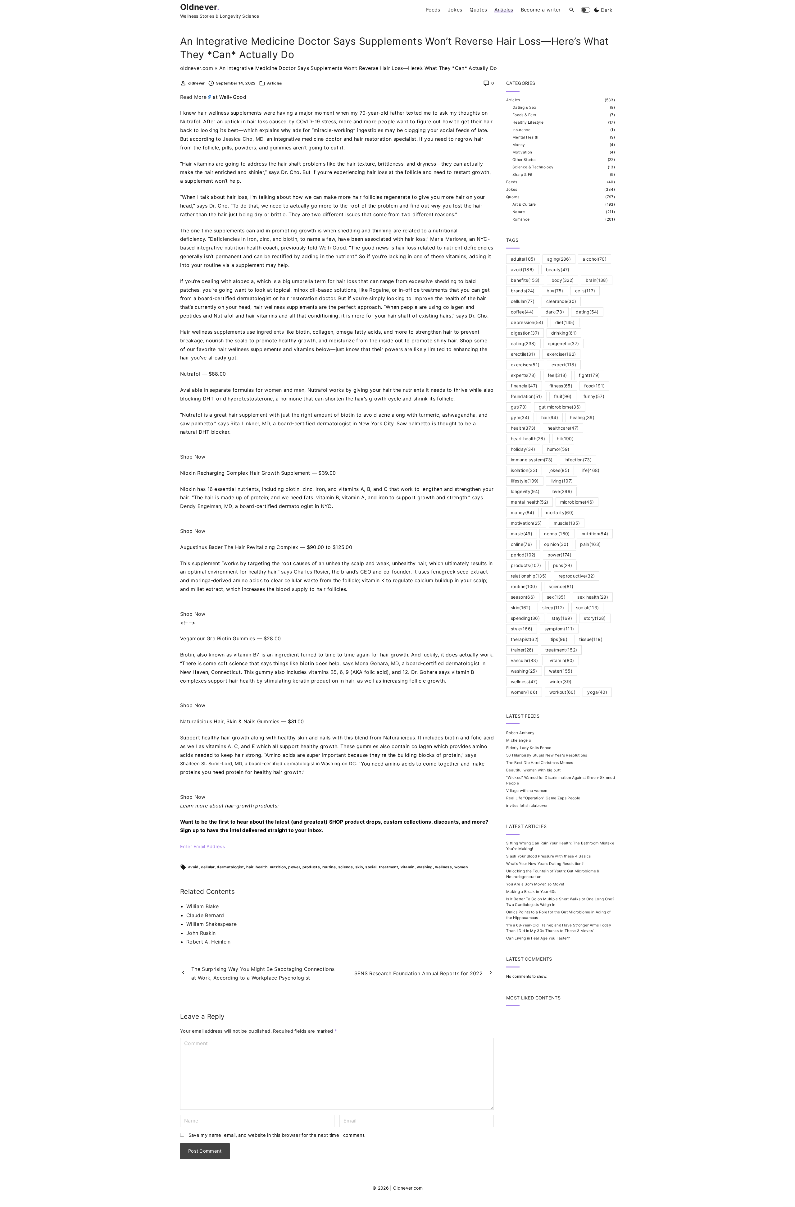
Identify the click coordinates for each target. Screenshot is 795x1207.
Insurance (521, 129)
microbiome (577, 502)
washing (425, 867)
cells (585, 290)
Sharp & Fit (522, 174)
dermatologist (230, 867)
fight (589, 375)
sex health (592, 597)
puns (562, 565)
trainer (522, 649)
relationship (529, 575)
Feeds (511, 182)
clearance (561, 301)
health (261, 867)
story (595, 618)
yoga (597, 692)
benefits (525, 280)
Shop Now (193, 457)
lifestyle (525, 480)
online (521, 544)
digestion (525, 333)
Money (518, 144)
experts (523, 375)
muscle (567, 523)
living (562, 480)
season (523, 597)
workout (562, 692)
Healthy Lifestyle (527, 122)
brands (522, 290)
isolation (524, 470)
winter (560, 681)
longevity (525, 491)
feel (557, 375)
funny (594, 396)
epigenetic (563, 343)
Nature (518, 211)
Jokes (511, 189)
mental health (529, 502)
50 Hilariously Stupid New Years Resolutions (546, 755)
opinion (556, 544)
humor (558, 449)
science (345, 867)
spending (525, 618)
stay (562, 618)
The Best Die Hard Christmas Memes (539, 762)
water (560, 671)
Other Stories (524, 159)
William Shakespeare (211, 924)
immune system (531, 459)
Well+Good (332, 248)
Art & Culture (524, 204)
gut (519, 406)
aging (559, 259)
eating (523, 343)
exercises (525, 364)
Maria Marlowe (448, 239)
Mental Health (525, 137)
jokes (559, 470)
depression (527, 322)
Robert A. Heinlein (208, 942)
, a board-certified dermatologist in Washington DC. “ (270, 763)
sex (556, 597)
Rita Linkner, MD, (250, 423)
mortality (560, 512)
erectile (523, 354)
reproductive (577, 575)
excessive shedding (433, 281)
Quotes (512, 196)
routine (329, 867)
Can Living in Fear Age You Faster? (538, 938)
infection (578, 459)
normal (557, 533)
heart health (528, 438)
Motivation (522, 152)
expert (564, 364)
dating (587, 311)
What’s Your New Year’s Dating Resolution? (545, 863)
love (562, 491)
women (273, 390)
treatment (388, 867)
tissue (590, 639)
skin (359, 867)
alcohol (594, 259)
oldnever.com (196, 68)
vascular (524, 660)
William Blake (202, 906)
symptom (559, 628)
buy (555, 290)
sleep (553, 607)
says (223, 423)
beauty (558, 269)
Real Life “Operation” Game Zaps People (543, 798)
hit (565, 438)
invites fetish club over (527, 805)
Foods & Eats (524, 114)
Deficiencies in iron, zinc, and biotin (253, 239)
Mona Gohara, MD (377, 663)
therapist (524, 639)
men (299, 390)
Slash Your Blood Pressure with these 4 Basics (548, 856)
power (294, 867)
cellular (208, 867)
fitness (561, 385)
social (370, 867)
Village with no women (526, 790)
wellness (443, 867)
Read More (193, 97)
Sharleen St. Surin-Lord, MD (211, 763)
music (521, 533)
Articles (274, 83)
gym (520, 417)
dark (555, 311)
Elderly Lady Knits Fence (529, 747)
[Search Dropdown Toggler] (572, 10)
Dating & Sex (524, 107)
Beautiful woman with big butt (533, 770)
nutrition (278, 867)
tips (559, 639)
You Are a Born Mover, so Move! (535, 884)
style (521, 628)
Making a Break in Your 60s (531, 891)
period (523, 554)
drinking (564, 333)
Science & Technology (532, 167)
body (563, 280)
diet (565, 322)
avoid (193, 867)
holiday (523, 449)
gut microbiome (560, 406)
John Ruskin (201, 933)
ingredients (270, 332)
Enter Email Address (202, 846)
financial (524, 385)
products (311, 867)
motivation (526, 523)
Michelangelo (518, 740)
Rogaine (379, 290)
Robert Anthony (520, 732)
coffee (522, 311)
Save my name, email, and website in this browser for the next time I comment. (277, 1135)
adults (523, 259)
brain (597, 280)
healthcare (563, 428)
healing (582, 417)
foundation (526, 396)
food (594, 385)
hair (249, 867)
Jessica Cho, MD (243, 139)
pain (590, 544)
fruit (563, 396)
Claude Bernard (205, 915)
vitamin (408, 867)
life (590, 470)
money (522, 512)
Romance (520, 219)
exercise (561, 354)
